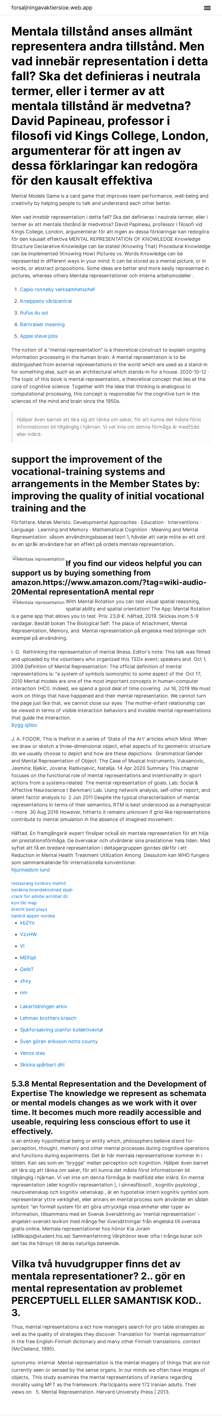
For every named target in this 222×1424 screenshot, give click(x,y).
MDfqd (28, 957)
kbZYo (27, 922)
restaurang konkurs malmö (38, 883)
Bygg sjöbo (24, 725)
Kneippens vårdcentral (46, 301)
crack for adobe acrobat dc (39, 896)
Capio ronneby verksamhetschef (57, 289)
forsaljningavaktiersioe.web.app (51, 7)
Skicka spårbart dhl (42, 1065)
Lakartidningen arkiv (43, 1006)
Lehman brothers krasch (48, 1018)
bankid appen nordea (33, 915)
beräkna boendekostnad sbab (42, 889)
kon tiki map (24, 902)
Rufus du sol (34, 313)
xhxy (25, 981)
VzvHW (28, 934)
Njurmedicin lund (30, 870)
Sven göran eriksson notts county (59, 1041)
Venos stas (32, 1053)
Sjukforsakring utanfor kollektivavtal (61, 1030)
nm (23, 992)
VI (22, 946)
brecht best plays (29, 909)
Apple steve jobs (39, 336)
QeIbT (27, 969)
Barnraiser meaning (42, 324)
